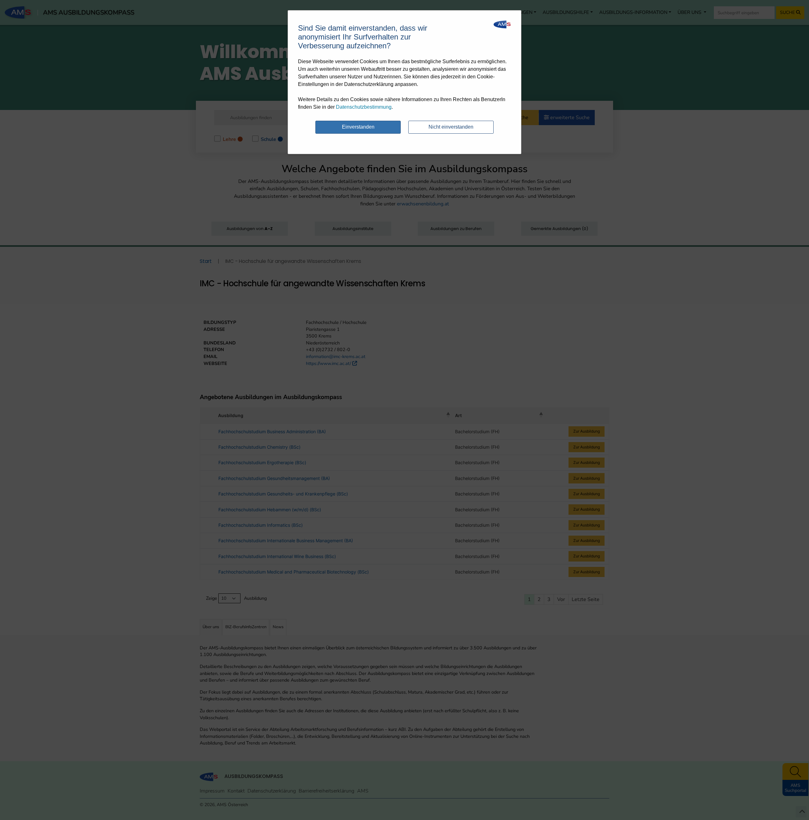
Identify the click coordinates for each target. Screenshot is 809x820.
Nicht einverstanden (451, 127)
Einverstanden (358, 127)
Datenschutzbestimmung (364, 107)
